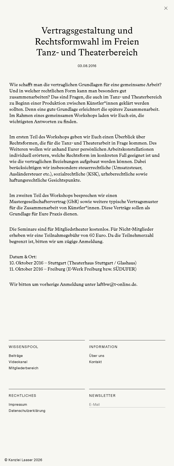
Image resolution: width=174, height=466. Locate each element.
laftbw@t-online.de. (117, 284)
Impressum (18, 404)
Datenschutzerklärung (27, 410)
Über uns (96, 356)
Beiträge (16, 356)
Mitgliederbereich (23, 368)
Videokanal (18, 362)
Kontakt (95, 362)
